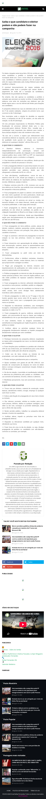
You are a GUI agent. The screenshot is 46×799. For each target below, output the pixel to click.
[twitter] (34, 562)
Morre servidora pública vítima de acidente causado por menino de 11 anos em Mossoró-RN (27, 528)
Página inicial (6, 16)
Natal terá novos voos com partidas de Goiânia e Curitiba (26, 747)
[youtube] (12, 567)
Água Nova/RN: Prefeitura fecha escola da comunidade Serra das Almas (27, 780)
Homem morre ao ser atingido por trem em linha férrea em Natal (27, 549)
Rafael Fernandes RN (9, 660)
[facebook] (12, 562)
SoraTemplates (23, 796)
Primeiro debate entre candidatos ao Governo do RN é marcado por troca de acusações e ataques (26, 710)
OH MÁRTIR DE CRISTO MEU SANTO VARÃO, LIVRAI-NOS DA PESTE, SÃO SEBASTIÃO (27, 761)
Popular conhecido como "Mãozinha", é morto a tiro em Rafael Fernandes (26, 771)
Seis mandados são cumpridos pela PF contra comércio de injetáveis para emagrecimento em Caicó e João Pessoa (26, 539)
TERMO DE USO (35, 791)
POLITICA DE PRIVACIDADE (20, 791)
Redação (6, 33)
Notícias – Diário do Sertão (11, 650)
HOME (8, 791)
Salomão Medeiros (8, 664)
